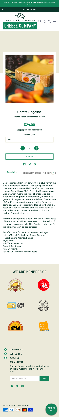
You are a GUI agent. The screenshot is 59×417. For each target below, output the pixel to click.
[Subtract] (22, 148)
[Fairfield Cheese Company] (20, 21)
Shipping (20, 130)
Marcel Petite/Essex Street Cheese (29, 117)
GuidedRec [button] (51, 409)
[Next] (53, 173)
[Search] (39, 21)
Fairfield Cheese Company (13, 405)
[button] (44, 21)
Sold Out (29, 156)
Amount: (29, 135)
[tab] (12, 173)
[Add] (36, 148)
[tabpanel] (29, 216)
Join (44, 378)
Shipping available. (29, 9)
